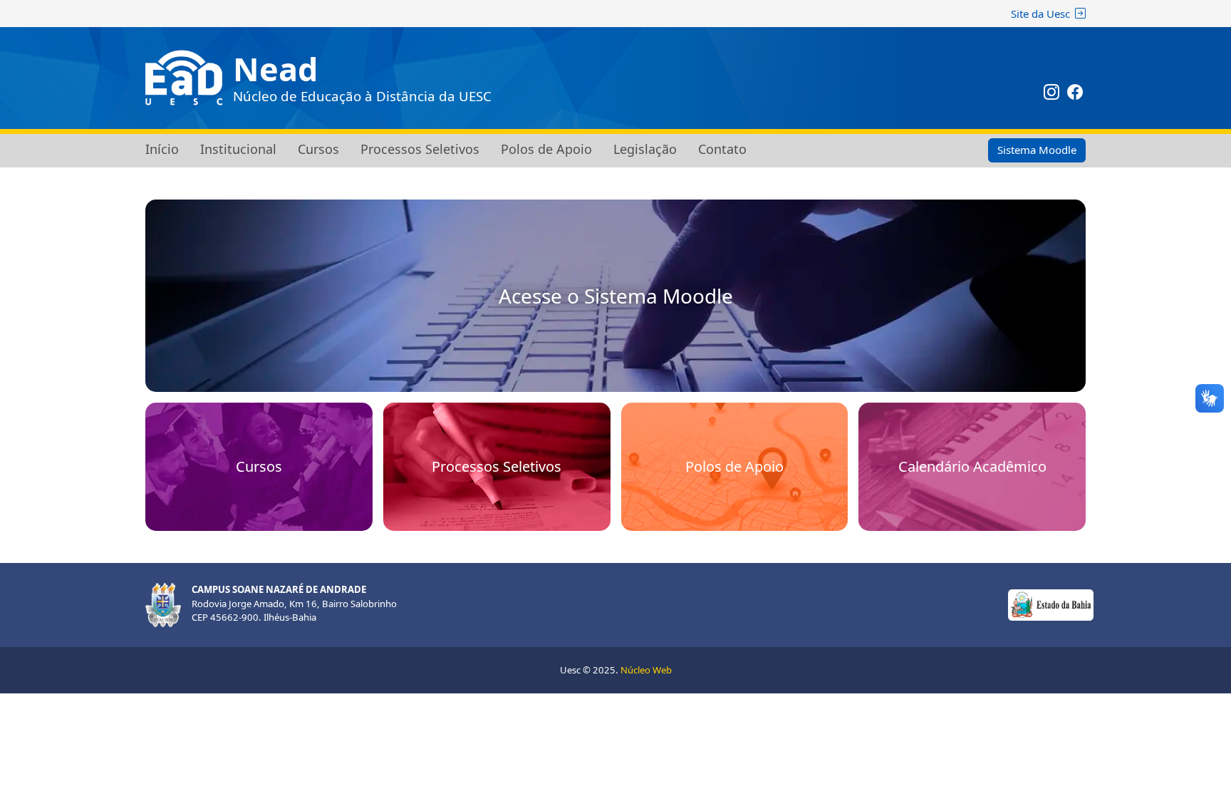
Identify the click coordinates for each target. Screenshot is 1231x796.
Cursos (318, 148)
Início (162, 148)
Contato (722, 148)
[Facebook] (1075, 93)
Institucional (238, 148)
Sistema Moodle (1036, 150)
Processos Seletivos (419, 148)
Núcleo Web (646, 669)
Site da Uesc (1040, 13)
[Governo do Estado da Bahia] (1051, 603)
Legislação (645, 148)
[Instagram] (1051, 93)
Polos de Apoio (546, 148)
